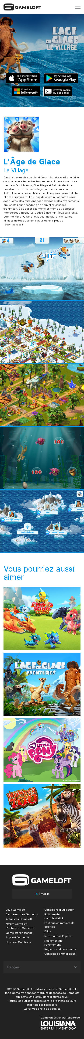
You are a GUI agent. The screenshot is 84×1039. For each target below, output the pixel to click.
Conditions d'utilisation (59, 909)
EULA (47, 931)
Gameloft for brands (19, 932)
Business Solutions (18, 942)
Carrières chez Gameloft (22, 914)
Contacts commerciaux (60, 953)
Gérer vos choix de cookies (42, 1008)
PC (36, 894)
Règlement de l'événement (53, 942)
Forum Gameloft (16, 923)
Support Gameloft (17, 937)
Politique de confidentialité (53, 916)
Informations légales (57, 936)
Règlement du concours (60, 949)
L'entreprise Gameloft (20, 928)
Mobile (45, 894)
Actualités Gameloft (19, 919)
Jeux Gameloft (15, 909)
